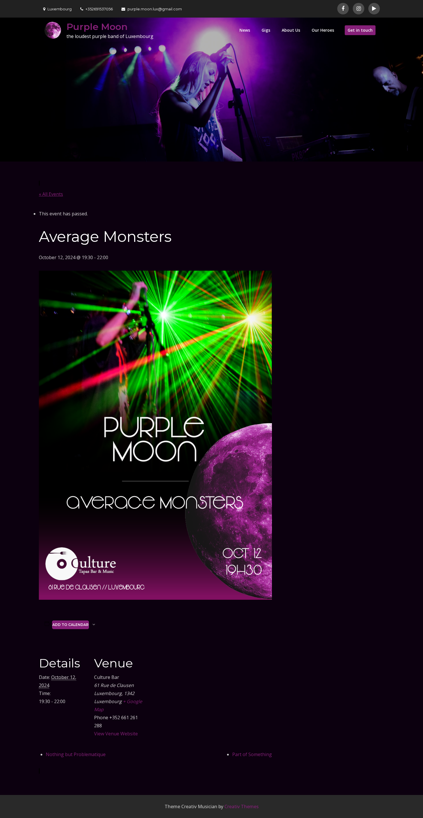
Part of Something (252, 754)
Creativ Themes (241, 806)
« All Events (51, 194)
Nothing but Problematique (76, 754)
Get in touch (360, 30)
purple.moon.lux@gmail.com (154, 9)
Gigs (266, 30)
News (244, 30)
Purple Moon (96, 26)
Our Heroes (323, 30)
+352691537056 (99, 9)
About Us (291, 30)
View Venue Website (116, 733)
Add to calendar (70, 624)
